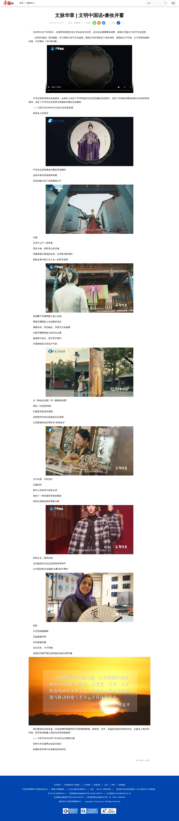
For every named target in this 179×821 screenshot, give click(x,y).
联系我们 (97, 785)
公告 (106, 785)
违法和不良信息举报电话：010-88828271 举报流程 (135, 789)
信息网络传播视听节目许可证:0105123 (68, 797)
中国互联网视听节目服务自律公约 (35, 789)
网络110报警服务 (57, 789)
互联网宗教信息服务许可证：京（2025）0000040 (106, 797)
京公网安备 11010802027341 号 (118, 793)
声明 (113, 785)
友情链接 (121, 785)
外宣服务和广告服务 (72, 785)
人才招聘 (86, 785)
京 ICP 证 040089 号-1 (56, 793)
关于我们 (57, 785)
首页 (21, 3)
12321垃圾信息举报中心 (77, 789)
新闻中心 (30, 3)
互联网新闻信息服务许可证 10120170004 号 (86, 793)
